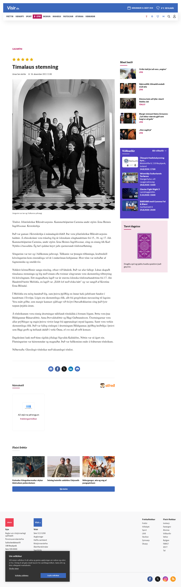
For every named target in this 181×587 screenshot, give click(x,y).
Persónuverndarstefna (14, 539)
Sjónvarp (145, 541)
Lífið (144, 534)
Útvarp (145, 544)
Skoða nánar (14, 569)
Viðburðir (167, 534)
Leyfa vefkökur (53, 575)
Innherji (166, 524)
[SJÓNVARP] (158, 16)
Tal (164, 551)
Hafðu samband (40, 540)
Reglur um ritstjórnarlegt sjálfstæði (15, 534)
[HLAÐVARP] (152, 16)
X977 (165, 547)
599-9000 (13, 549)
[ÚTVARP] (163, 16)
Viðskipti (145, 527)
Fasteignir (167, 527)
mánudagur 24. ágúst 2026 (142, 8)
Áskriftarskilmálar (41, 547)
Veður (165, 537)
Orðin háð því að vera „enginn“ (153, 69)
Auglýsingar (38, 537)
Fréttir (144, 524)
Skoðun (145, 537)
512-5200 (42, 533)
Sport (144, 530)
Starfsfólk (38, 551)
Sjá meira (63, 489)
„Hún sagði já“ (145, 130)
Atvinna (166, 530)
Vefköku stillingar (21, 575)
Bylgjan (166, 541)
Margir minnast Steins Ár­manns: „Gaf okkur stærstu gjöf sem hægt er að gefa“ (153, 116)
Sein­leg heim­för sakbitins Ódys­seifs (63, 481)
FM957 (166, 544)
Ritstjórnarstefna (41, 544)
